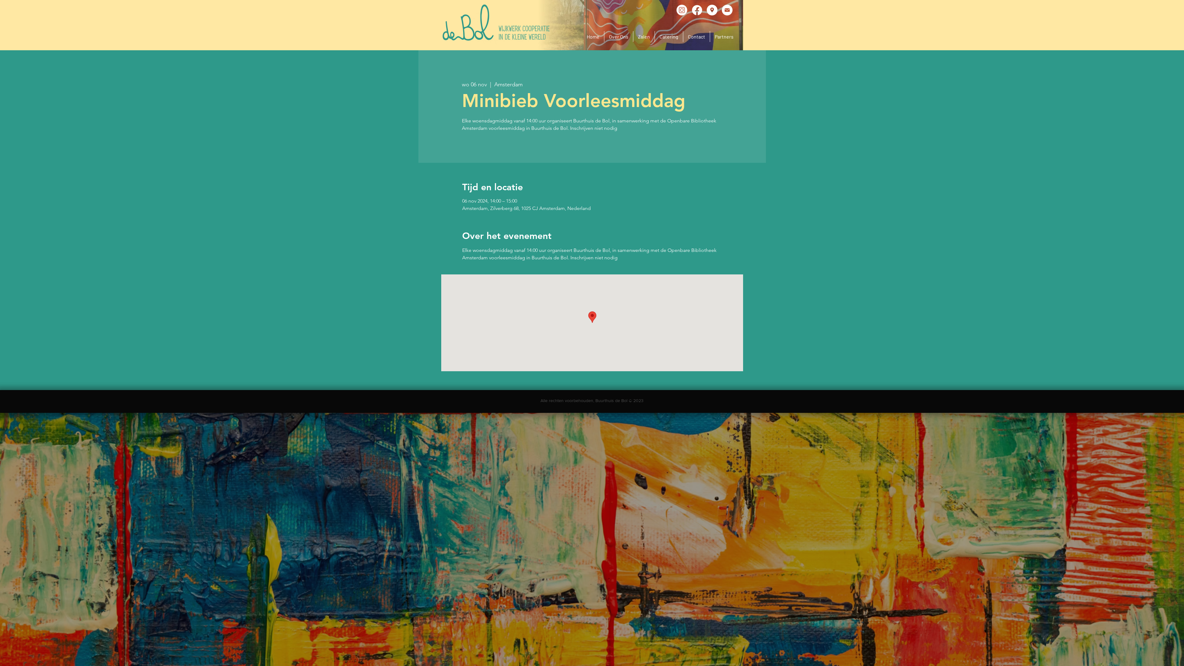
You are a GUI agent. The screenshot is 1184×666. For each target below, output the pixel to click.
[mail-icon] (727, 10)
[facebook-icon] (697, 10)
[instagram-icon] (682, 10)
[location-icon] (712, 10)
